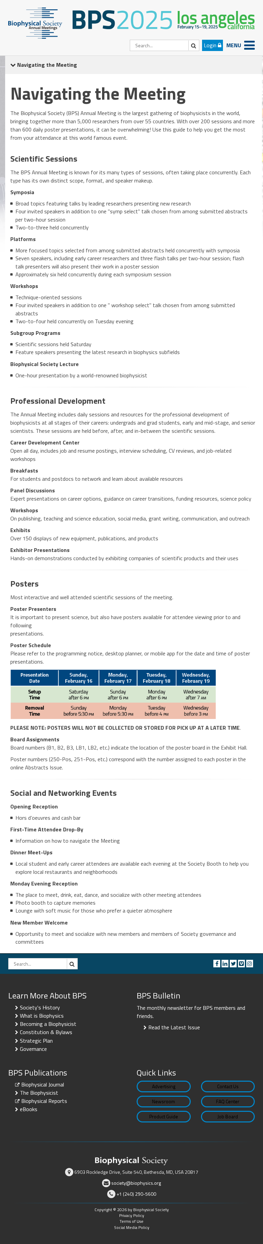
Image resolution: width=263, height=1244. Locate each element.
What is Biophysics (42, 1015)
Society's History (40, 1007)
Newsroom (163, 1101)
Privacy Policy (131, 1215)
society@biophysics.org (136, 1182)
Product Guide (163, 1116)
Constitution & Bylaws (46, 1032)
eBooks (28, 1109)
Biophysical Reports (44, 1101)
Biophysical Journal (42, 1084)
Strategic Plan (36, 1040)
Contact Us (228, 1086)
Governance (33, 1049)
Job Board (227, 1116)
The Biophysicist (39, 1093)
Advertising (163, 1086)
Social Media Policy (131, 1227)
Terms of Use (131, 1221)
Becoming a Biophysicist (48, 1024)
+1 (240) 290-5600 (136, 1193)
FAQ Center (227, 1101)
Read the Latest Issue (174, 1027)
